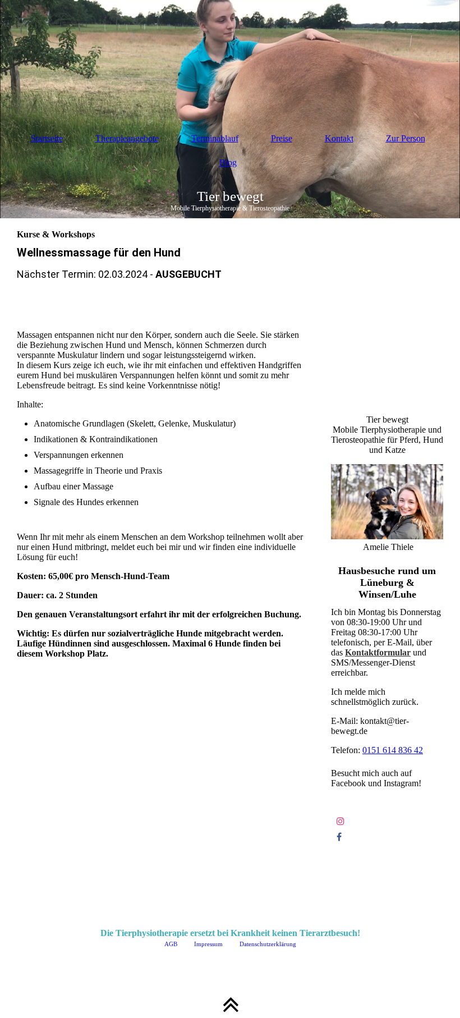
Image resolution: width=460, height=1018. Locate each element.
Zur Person (405, 138)
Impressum (207, 944)
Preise (281, 138)
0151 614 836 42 (392, 750)
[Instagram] (340, 821)
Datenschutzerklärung (267, 944)
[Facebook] (339, 837)
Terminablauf (214, 138)
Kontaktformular (378, 652)
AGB (170, 944)
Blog (228, 162)
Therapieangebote (127, 138)
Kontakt (339, 138)
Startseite (47, 138)
